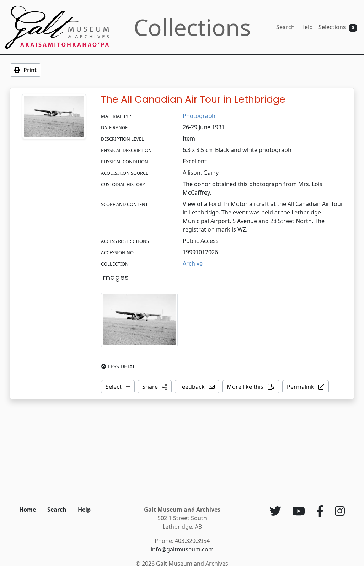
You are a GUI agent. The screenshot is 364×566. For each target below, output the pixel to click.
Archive (193, 263)
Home (27, 509)
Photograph (199, 116)
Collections (192, 27)
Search (285, 27)
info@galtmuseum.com (182, 549)
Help (306, 27)
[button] (155, 386)
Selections (336, 27)
